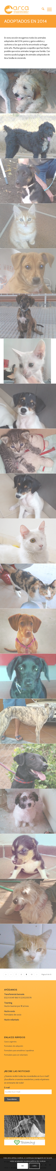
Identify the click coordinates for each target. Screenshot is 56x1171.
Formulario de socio (12, 1014)
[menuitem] (41, 9)
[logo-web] (23, 9)
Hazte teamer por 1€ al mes (16, 1006)
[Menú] (48, 9)
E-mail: (7, 1087)
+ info (34, 1166)
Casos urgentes (10, 1042)
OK (22, 1166)
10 (31, 974)
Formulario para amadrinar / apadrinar (19, 1050)
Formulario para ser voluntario (16, 1055)
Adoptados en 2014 (25, 21)
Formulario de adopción (13, 1046)
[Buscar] (41, 9)
